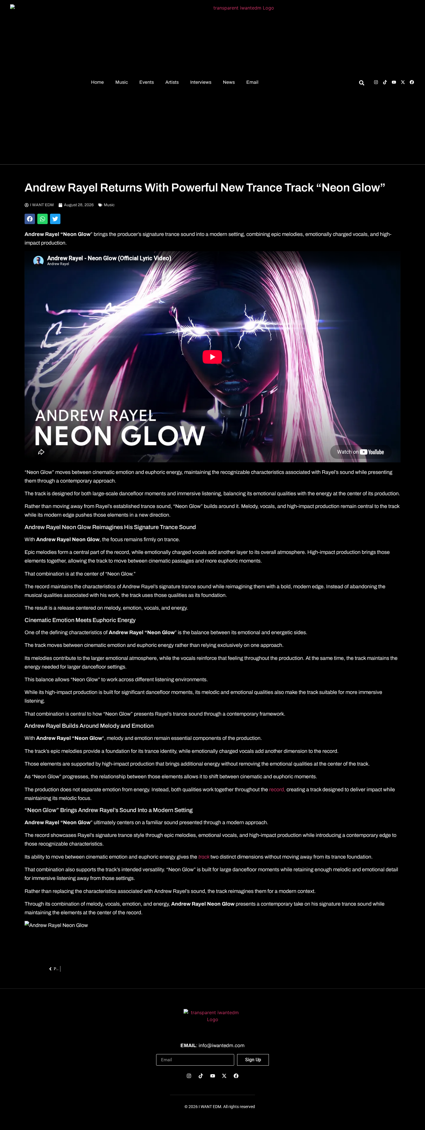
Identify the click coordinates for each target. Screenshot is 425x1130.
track (204, 857)
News (229, 82)
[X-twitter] (403, 82)
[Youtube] (394, 82)
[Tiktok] (385, 82)
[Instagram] (376, 82)
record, (277, 789)
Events (146, 82)
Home (97, 82)
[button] (30, 219)
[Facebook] (412, 82)
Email (252, 82)
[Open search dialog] (361, 84)
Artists (172, 82)
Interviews (200, 82)
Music (121, 82)
